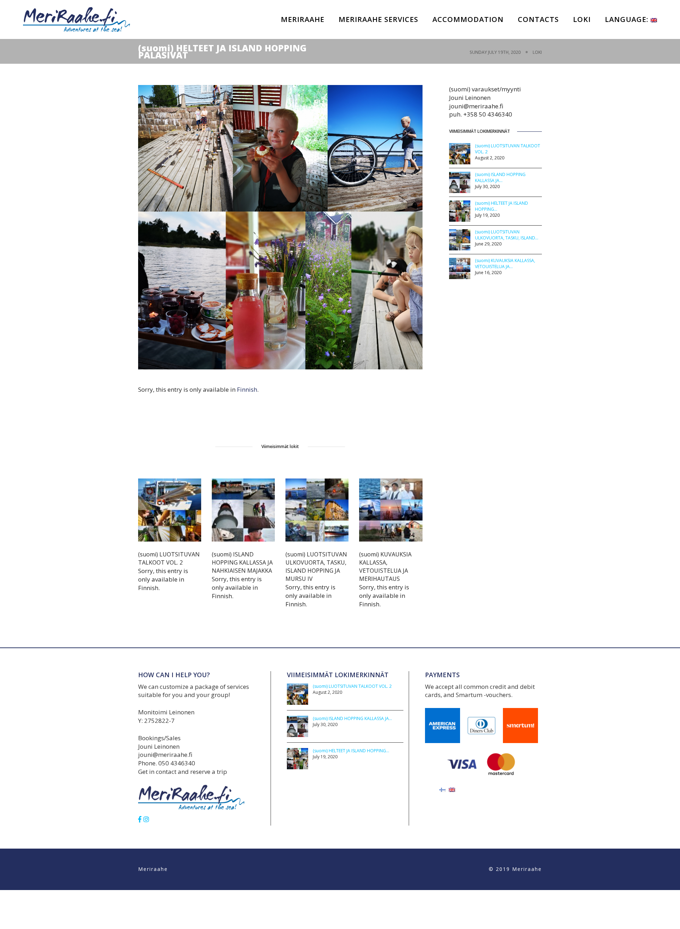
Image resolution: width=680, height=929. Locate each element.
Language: (628, 19)
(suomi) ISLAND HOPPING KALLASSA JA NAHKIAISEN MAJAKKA (242, 562)
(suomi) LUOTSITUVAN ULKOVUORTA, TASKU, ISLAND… (506, 235)
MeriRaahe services (378, 19)
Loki (582, 19)
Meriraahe (302, 19)
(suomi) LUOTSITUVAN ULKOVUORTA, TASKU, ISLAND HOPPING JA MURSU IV (316, 566)
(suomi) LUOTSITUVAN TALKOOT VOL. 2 (169, 558)
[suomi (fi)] (442, 789)
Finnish (247, 389)
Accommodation (468, 19)
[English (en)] (452, 789)
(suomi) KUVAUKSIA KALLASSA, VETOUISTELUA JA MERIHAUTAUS (385, 566)
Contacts (538, 19)
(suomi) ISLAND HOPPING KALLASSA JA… (500, 177)
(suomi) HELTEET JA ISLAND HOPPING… (351, 751)
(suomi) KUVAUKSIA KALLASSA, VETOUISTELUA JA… (505, 263)
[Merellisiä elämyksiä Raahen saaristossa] (76, 19)
